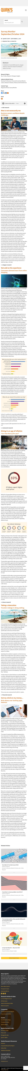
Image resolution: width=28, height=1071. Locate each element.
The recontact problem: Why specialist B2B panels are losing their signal (13, 919)
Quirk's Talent (4, 1037)
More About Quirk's (5, 986)
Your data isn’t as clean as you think (10, 865)
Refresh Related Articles (14, 958)
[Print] (2, 99)
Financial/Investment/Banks (18, 81)
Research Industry (9, 82)
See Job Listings (4, 1030)
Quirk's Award (4, 1024)
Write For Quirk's (5, 1005)
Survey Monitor (13, 87)
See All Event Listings (6, 1019)
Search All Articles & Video (7, 1003)
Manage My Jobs (5, 1035)
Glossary (3, 1043)
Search (6, 20)
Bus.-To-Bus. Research (6, 76)
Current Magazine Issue (6, 998)
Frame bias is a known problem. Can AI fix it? (12, 892)
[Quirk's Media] (7, 10)
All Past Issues (4, 1001)
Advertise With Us (5, 991)
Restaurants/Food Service (20, 82)
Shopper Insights (16, 76)
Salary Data (3, 1048)
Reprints (6, 1069)
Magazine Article (5, 87)
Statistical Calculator (5, 1050)
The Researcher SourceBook (7, 1011)
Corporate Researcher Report (7, 1045)
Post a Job (3, 1032)
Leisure (2, 82)
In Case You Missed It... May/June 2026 (11, 947)
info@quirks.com (4, 1061)
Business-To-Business (6, 81)
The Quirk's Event (5, 988)
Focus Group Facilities (6, 1014)
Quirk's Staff (6, 38)
